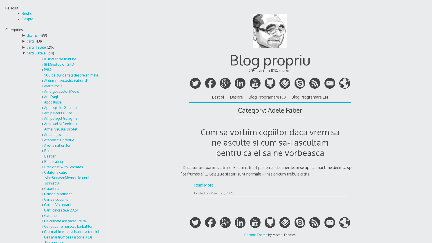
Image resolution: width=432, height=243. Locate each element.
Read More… (205, 184)
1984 (47, 70)
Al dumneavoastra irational (65, 80)
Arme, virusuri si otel (60, 129)
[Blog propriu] (270, 50)
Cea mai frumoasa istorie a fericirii (71, 232)
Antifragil (51, 96)
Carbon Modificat (58, 194)
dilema (32, 35)
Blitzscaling (53, 161)
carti (30, 41)
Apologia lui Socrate (60, 107)
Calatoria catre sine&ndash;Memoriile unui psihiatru (66, 177)
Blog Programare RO (267, 96)
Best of (218, 96)
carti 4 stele (36, 47)
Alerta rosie (53, 86)
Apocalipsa (53, 102)
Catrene (50, 215)
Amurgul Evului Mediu (61, 91)
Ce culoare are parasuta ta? (65, 221)
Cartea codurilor (57, 199)
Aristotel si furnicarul (61, 124)
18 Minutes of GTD (59, 64)
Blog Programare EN (309, 96)
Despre (236, 96)
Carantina (51, 188)
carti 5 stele (36, 53)
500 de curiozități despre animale (71, 75)
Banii (48, 150)
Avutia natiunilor (57, 145)
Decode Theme (255, 235)
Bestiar (50, 156)
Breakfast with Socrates (63, 167)
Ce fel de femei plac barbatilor (68, 226)
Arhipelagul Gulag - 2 (60, 118)
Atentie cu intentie (59, 140)
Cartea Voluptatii (57, 204)
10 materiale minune (60, 59)
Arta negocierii (56, 134)
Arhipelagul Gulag (58, 113)
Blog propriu (270, 60)
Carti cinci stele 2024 (61, 210)
